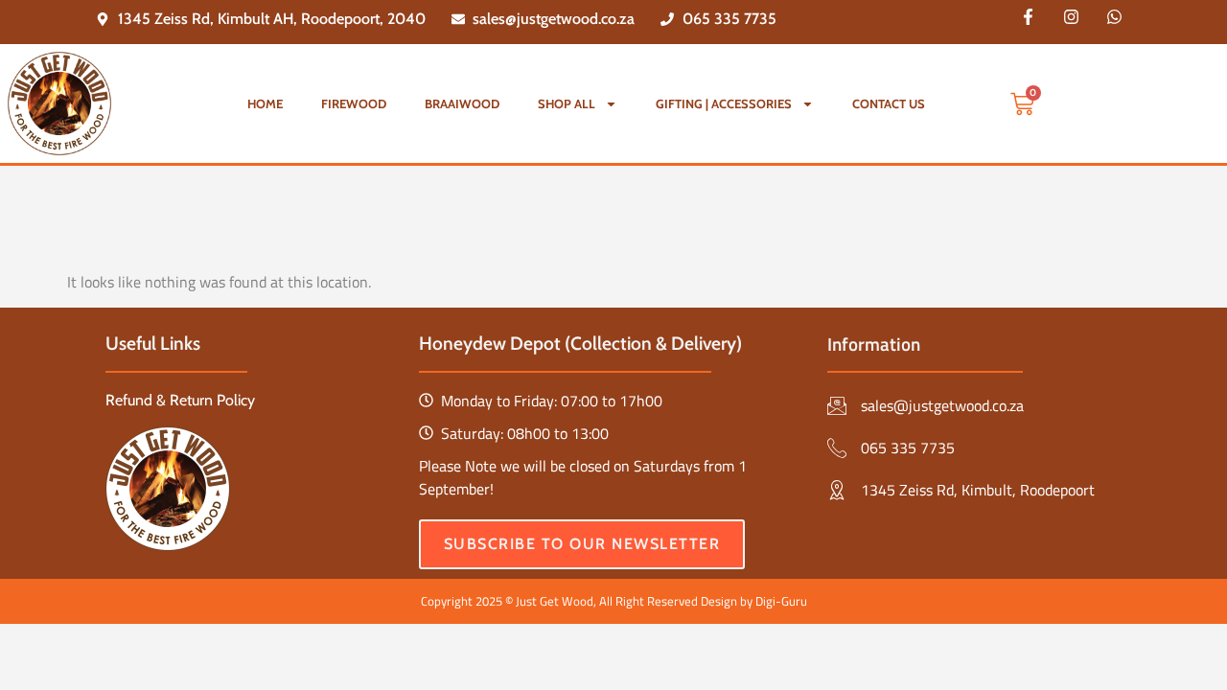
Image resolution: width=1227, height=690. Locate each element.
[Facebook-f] (1028, 16)
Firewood (353, 103)
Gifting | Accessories (724, 103)
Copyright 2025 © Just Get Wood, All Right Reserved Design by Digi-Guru (614, 600)
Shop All (566, 103)
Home (265, 103)
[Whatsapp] (1115, 16)
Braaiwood (462, 103)
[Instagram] (1071, 16)
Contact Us (888, 103)
